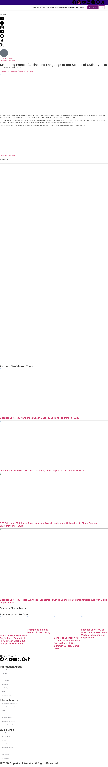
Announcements (44, 7)
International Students (7, 714)
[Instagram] (79, 2)
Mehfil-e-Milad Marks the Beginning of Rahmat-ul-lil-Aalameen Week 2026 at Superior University (13, 639)
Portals (101, 7)
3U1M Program (5, 680)
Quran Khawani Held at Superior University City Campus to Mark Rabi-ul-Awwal (42, 470)
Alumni (3, 710)
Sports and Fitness (6, 695)
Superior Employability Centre (9, 751)
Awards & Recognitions (61, 7)
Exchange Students (7, 717)
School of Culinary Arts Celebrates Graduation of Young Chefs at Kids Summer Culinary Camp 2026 (67, 643)
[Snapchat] (98, 2)
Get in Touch (5, 733)
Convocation (5, 743)
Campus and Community (7, 60)
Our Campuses (5, 754)
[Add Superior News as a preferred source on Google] (54, 71)
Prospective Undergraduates (9, 703)
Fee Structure (5, 684)
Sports (82, 7)
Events (77, 7)
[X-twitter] (103, 2)
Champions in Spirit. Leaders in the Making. (39, 631)
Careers (4, 740)
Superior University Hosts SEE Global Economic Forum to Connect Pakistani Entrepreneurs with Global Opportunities (54, 601)
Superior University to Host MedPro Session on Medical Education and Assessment (94, 633)
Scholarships (5, 688)
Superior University (7, 670)
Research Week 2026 (7, 747)
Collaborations (71, 7)
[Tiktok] (93, 2)
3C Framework (5, 673)
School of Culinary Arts (10, 58)
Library (3, 691)
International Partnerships (8, 721)
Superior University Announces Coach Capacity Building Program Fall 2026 (39, 418)
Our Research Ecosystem (8, 677)
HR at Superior (5, 758)
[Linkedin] (89, 2)
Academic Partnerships (8, 725)
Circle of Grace (6, 736)
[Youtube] (84, 2)
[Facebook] (74, 2)
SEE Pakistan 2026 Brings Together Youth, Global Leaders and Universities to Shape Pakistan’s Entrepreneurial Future (50, 524)
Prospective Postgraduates (9, 707)
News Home (36, 7)
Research (52, 7)
